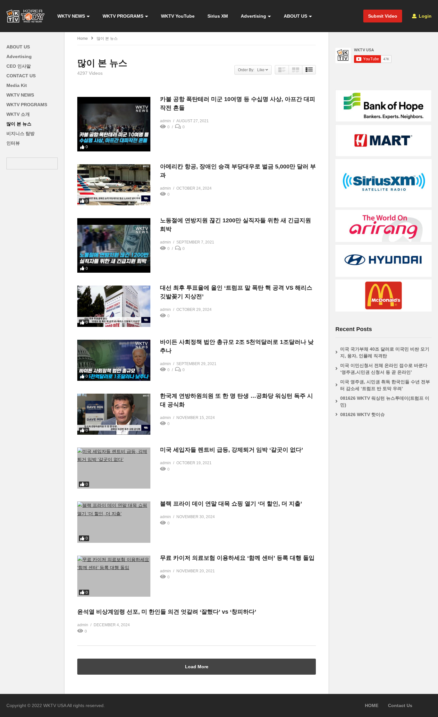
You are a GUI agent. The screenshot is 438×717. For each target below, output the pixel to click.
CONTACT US (21, 75)
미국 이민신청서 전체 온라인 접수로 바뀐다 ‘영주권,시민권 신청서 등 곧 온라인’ (383, 369)
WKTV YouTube (178, 16)
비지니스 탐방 (20, 133)
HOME (371, 705)
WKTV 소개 (18, 114)
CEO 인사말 (18, 66)
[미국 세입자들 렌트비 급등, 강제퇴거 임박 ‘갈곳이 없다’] (113, 468)
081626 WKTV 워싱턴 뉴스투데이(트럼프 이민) (384, 401)
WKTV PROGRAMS (123, 16)
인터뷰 (13, 143)
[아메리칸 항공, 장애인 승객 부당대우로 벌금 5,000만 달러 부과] (113, 184)
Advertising (253, 16)
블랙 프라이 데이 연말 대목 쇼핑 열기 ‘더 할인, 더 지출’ (231, 503)
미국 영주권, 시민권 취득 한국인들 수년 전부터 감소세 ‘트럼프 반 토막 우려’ (385, 385)
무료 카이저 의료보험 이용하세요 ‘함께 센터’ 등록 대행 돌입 (237, 558)
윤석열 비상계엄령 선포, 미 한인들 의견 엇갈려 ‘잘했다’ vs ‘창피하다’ (166, 612)
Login (424, 16)
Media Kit (16, 85)
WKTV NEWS (71, 16)
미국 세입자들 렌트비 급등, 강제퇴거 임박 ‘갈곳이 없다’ (231, 450)
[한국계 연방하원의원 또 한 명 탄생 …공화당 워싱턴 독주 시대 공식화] (113, 414)
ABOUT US (295, 16)
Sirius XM (217, 16)
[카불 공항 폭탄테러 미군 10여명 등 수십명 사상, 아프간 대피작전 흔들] (113, 124)
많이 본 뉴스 (18, 123)
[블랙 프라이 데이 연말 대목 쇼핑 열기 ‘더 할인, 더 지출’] (113, 521)
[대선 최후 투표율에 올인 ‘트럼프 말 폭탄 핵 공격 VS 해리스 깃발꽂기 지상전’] (113, 306)
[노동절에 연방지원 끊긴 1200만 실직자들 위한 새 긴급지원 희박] (113, 245)
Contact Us (400, 705)
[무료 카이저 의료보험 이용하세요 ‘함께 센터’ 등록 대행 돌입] (113, 576)
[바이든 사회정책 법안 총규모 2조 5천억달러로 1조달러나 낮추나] (113, 360)
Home (82, 38)
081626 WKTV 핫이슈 (362, 414)
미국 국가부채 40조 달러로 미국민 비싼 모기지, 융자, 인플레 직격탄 (384, 352)
